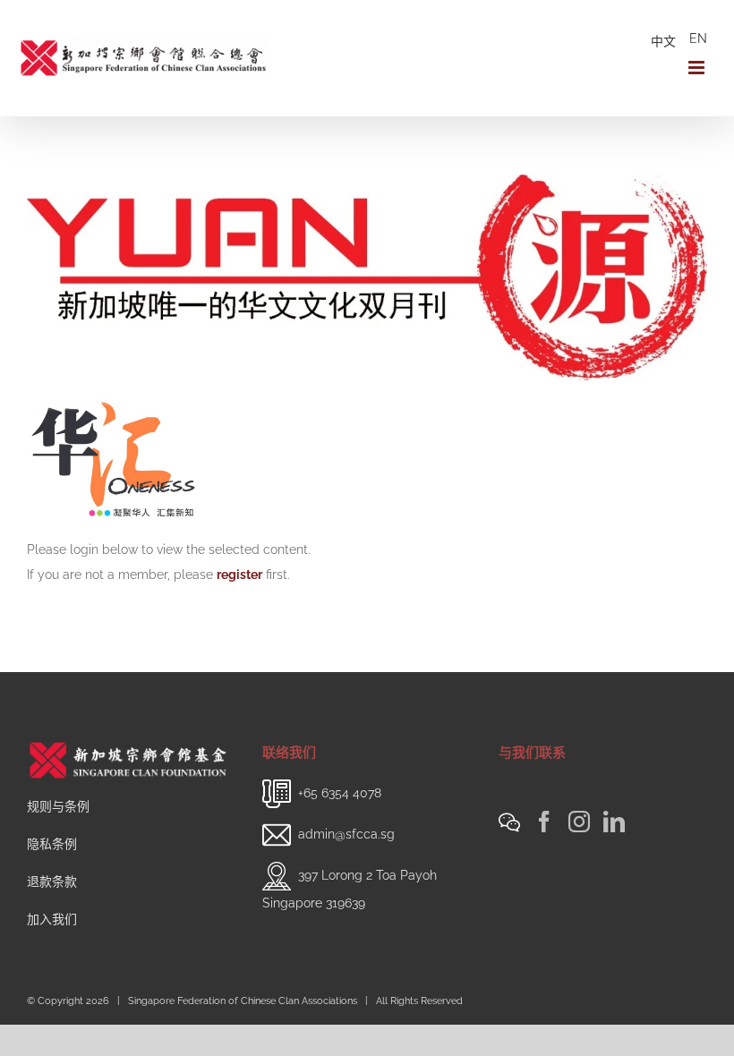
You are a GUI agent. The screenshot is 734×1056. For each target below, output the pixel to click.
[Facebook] (544, 821)
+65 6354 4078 (339, 793)
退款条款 (52, 881)
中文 (663, 41)
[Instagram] (579, 821)
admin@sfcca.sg (346, 834)
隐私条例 (52, 844)
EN (698, 38)
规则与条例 (58, 806)
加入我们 (52, 919)
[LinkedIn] (614, 821)
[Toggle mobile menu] (697, 67)
